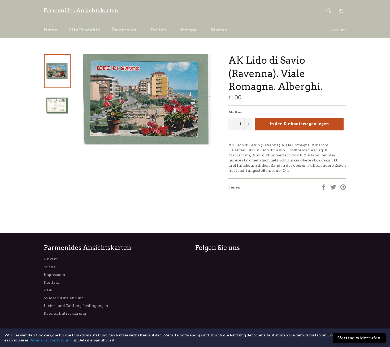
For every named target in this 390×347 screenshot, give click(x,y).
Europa (189, 30)
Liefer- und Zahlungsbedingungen (76, 306)
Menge (235, 112)
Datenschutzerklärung (65, 313)
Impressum (54, 275)
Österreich (124, 30)
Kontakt (51, 282)
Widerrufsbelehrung (64, 298)
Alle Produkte (84, 30)
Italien (159, 30)
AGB (48, 290)
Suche (49, 267)
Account (338, 30)
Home (50, 30)
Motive (219, 30)
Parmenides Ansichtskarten (81, 10)
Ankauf (51, 259)
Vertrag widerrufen (359, 337)
